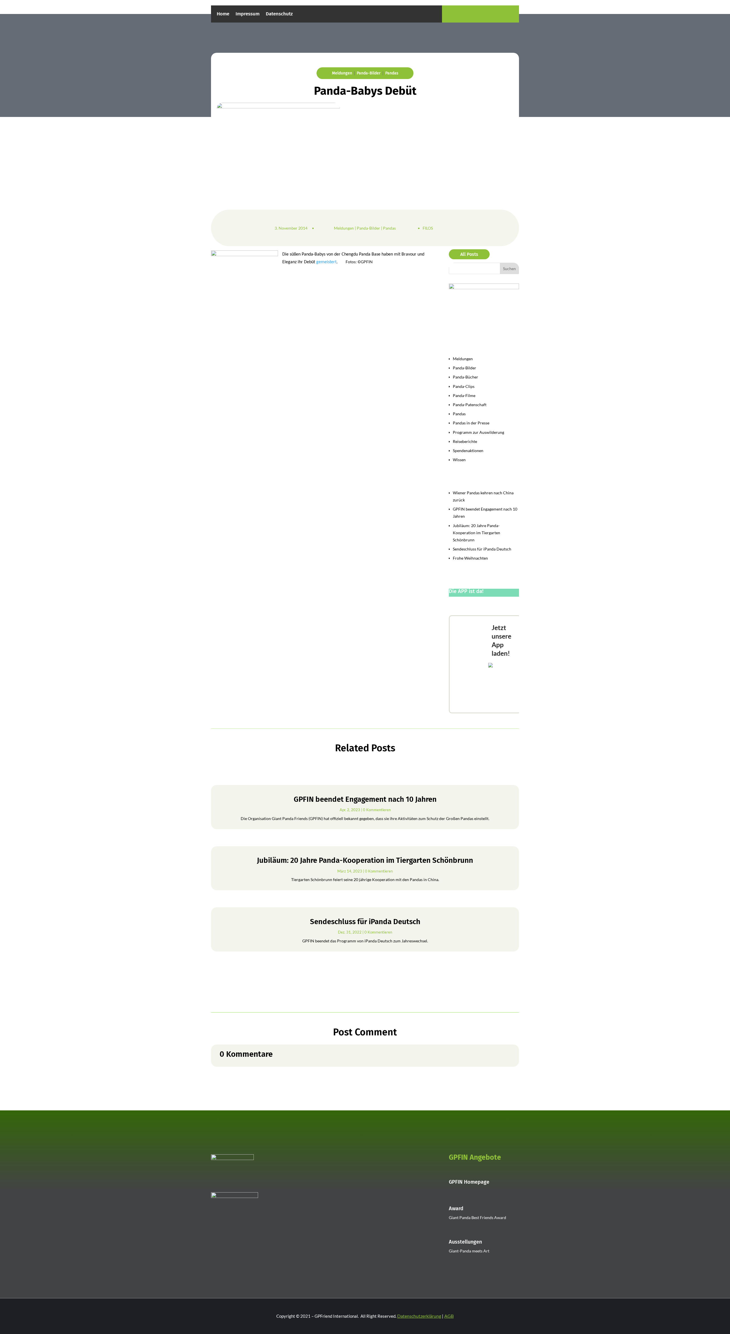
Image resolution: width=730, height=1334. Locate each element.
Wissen (459, 459)
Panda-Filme (464, 395)
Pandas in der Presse (471, 422)
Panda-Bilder (369, 73)
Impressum (247, 14)
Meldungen (342, 73)
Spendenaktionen (468, 450)
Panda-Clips (463, 386)
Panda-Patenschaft (469, 404)
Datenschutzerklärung (419, 1316)
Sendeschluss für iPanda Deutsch (482, 548)
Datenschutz (279, 14)
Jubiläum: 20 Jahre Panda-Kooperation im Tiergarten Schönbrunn (476, 532)
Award (456, 1208)
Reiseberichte (465, 441)
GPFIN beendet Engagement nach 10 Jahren (365, 799)
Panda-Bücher (465, 377)
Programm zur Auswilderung (478, 432)
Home (223, 14)
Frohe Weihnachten (470, 558)
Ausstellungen (465, 1242)
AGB (449, 1316)
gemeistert (326, 262)
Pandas (391, 73)
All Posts (469, 254)
